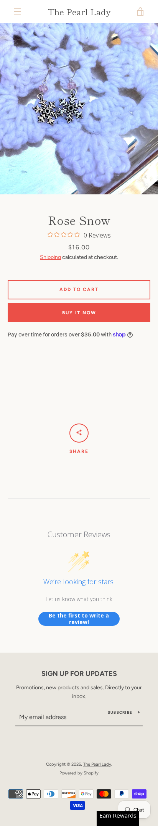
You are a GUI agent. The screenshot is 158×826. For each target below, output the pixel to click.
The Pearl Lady (79, 11)
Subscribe (120, 712)
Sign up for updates (79, 673)
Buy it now (79, 312)
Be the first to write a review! (79, 619)
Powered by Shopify (79, 773)
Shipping (50, 257)
